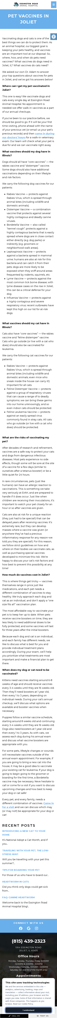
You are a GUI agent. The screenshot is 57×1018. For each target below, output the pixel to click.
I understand (28, 1010)
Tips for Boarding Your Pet (21, 870)
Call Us (15, 1016)
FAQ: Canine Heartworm (18, 897)
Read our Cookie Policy (23, 1004)
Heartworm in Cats (15, 881)
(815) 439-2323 (28, 941)
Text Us (44, 1016)
